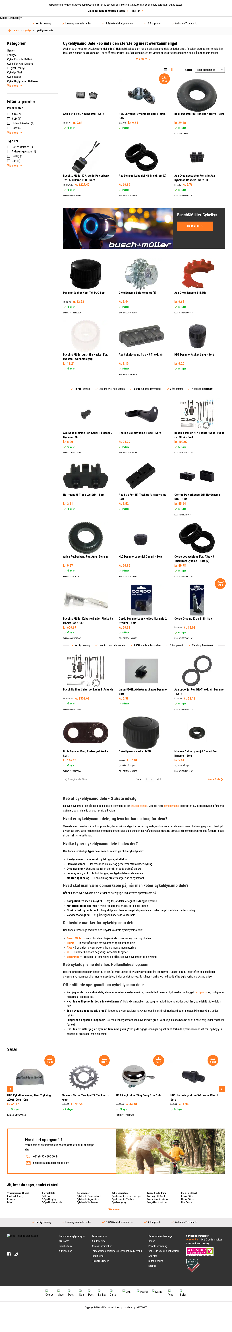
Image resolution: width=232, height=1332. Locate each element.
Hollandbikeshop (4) (23, 123)
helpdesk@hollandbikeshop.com (51, 1163)
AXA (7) (16, 114)
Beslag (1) (17, 156)
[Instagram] (16, 1253)
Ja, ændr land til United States (106, 10)
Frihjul (10, 1202)
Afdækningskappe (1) (24, 151)
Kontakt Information (102, 1246)
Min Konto (64, 1241)
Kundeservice (98, 1241)
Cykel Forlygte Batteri (19, 59)
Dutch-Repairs (155, 1260)
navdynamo (201, 992)
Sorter (188, 69)
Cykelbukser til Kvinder (157, 1199)
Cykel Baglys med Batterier (22, 81)
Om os (151, 1241)
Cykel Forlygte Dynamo (20, 63)
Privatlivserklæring (157, 1246)
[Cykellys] (9, 30)
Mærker (152, 1265)
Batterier (46, 1196)
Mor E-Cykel (186, 1202)
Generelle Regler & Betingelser (163, 1251)
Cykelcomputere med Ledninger (126, 1196)
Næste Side (214, 779)
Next (222, 1089)
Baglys (11, 50)
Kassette (11, 1199)
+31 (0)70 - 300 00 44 (45, 1156)
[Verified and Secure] (193, 1265)
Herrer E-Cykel (187, 1199)
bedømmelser (211, 1239)
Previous (10, 1089)
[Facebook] (9, 1253)
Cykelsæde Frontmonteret (89, 1196)
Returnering (97, 1255)
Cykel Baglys (14, 76)
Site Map (152, 1255)
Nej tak (136, 10)
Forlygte (12, 55)
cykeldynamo (171, 806)
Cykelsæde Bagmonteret (88, 1199)
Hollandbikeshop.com (117, 1307)
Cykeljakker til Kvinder (156, 1202)
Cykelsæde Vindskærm (87, 1202)
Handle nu (193, 226)
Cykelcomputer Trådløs (123, 1199)
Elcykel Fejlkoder (100, 1260)
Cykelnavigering (119, 1202)
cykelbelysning (139, 806)
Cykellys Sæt (14, 72)
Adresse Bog (65, 1251)
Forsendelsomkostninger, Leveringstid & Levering (117, 1251)
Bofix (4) (17, 128)
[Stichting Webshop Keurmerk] (200, 1251)
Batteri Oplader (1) (22, 147)
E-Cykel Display (49, 1199)
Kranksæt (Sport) (15, 1196)
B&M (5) (16, 118)
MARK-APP (142, 1307)
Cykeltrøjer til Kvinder (156, 1196)
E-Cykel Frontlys (16, 68)
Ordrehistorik (65, 1246)
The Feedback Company (197, 1243)
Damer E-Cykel (187, 1196)
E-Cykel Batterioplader (52, 1202)
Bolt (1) (16, 161)
